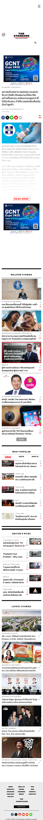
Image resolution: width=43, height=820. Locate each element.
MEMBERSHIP (21, 806)
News (10, 786)
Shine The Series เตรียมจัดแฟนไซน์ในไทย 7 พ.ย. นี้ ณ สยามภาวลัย (18, 732)
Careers (21, 791)
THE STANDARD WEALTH (14, 109)
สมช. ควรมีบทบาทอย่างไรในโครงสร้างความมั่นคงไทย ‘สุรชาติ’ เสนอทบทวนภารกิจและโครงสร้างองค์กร (26, 491)
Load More (21, 771)
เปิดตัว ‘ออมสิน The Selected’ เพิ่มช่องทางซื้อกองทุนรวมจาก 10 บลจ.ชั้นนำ (18, 400)
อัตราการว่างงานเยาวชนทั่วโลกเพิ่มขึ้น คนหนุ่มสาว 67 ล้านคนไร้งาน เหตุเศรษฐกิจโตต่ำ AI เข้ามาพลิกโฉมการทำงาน (19, 337)
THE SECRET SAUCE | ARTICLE (24, 760)
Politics (19, 461)
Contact (32, 794)
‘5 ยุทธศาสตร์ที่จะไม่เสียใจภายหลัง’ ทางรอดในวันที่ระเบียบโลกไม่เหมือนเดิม (13, 568)
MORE (21, 439)
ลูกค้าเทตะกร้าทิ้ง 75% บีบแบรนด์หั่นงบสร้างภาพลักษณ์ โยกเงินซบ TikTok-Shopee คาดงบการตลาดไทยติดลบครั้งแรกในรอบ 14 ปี (18, 432)
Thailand (19, 474)
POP (17, 500)
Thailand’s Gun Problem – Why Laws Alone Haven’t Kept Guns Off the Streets (12, 555)
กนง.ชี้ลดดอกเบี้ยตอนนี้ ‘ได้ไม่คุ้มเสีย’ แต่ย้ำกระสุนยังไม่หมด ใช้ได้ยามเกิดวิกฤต (19, 306)
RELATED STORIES (21, 274)
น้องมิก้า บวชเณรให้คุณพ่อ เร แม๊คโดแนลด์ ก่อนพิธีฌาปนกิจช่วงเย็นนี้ (26, 504)
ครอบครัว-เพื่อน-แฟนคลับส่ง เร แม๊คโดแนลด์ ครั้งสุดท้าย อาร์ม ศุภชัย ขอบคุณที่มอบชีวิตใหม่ (26, 478)
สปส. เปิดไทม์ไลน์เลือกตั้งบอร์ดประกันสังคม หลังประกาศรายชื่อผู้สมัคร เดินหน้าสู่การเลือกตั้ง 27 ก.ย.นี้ (13, 593)
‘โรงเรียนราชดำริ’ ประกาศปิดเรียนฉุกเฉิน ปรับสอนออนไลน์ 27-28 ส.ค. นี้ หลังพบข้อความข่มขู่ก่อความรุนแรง (26, 517)
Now (32, 789)
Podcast (10, 789)
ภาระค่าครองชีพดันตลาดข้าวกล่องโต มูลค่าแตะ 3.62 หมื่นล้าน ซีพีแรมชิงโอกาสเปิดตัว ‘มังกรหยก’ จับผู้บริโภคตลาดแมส (19, 669)
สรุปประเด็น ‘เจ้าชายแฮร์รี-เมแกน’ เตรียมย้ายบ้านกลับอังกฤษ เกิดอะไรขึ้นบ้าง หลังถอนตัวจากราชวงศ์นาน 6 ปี (13, 581)
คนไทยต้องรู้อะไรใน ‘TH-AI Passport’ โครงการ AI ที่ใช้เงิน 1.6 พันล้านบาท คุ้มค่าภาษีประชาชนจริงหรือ (13, 544)
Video (21, 789)
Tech (16, 540)
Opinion (5, 760)
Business (16, 87)
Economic (6, 87)
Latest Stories (21, 606)
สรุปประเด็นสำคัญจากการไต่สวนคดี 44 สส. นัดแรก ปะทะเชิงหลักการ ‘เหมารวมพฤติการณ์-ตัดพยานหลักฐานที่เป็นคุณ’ (26, 464)
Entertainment (9, 728)
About (21, 794)
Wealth (21, 786)
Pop (32, 786)
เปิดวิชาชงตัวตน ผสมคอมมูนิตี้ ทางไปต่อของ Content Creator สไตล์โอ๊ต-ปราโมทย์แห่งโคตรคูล (20, 764)
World (5, 365)
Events (32, 791)
